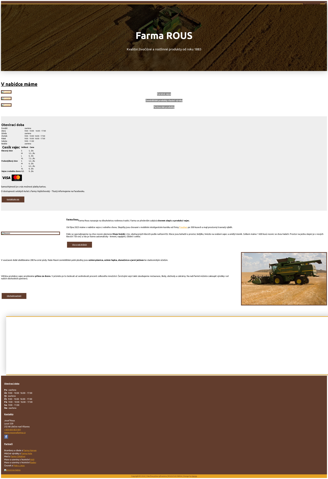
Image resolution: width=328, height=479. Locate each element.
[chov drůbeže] (6, 92)
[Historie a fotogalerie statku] (6, 98)
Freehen (183, 227)
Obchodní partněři (14, 296)
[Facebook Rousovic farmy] (6, 438)
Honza (194, 476)
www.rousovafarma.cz (15, 432)
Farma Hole (26, 453)
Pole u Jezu (19, 465)
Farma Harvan (30, 450)
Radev (33, 462)
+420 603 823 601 (12, 429)
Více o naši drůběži (79, 245)
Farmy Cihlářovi (18, 456)
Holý (32, 459)
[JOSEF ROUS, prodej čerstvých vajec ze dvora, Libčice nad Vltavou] (12, 470)
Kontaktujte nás (13, 199)
